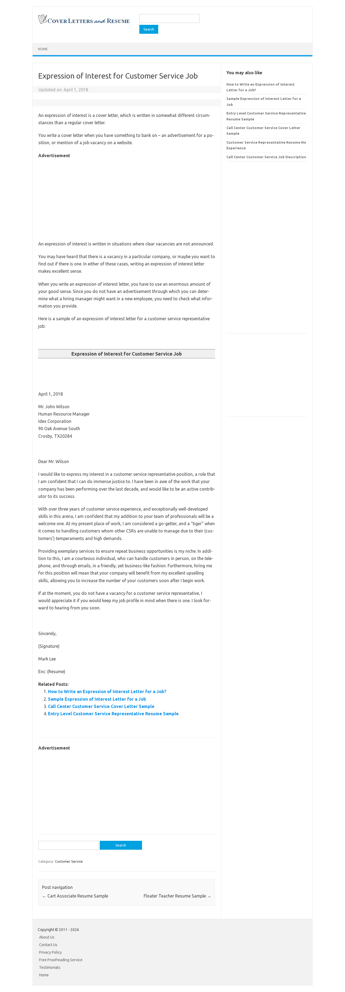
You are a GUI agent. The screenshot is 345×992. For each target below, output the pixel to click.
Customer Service (69, 861)
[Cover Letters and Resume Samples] (83, 23)
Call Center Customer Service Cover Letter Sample (101, 706)
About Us (46, 937)
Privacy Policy (50, 952)
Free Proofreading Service (60, 960)
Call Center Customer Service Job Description (266, 157)
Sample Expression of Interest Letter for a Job (97, 699)
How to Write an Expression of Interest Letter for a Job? (107, 691)
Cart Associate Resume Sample (75, 895)
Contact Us (48, 945)
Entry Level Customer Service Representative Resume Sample (113, 713)
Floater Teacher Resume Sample (177, 895)
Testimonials (49, 967)
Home (43, 49)
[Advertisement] (126, 197)
